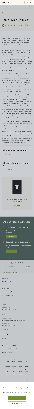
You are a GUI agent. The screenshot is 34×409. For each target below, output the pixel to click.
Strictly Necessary (16, 403)
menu (3, 2)
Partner (28, 2)
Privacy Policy (26, 392)
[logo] (8, 2)
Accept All (17, 398)
